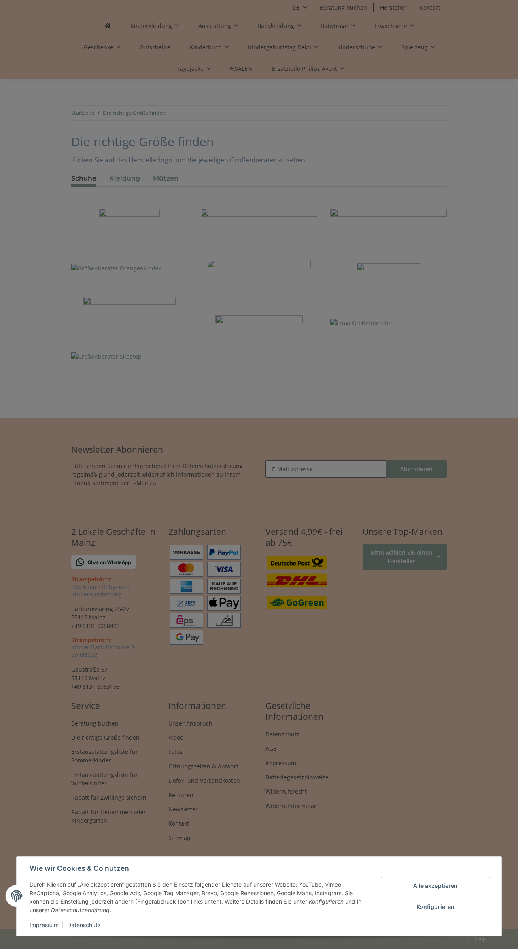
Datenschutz (84, 924)
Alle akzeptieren (435, 885)
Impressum (44, 924)
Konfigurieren (435, 906)
